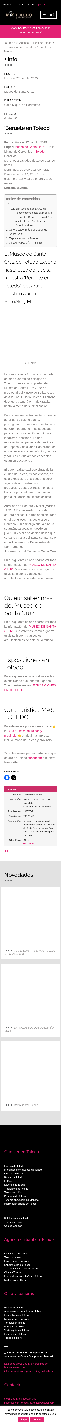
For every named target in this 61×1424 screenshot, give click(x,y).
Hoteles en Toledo (14, 1307)
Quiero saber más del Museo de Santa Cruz (28, 231)
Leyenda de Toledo (14, 1184)
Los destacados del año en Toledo (23, 1276)
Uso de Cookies (13, 1225)
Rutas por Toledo (13, 1177)
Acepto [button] (24, 1419)
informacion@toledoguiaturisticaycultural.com (29, 1371)
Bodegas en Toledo (14, 1326)
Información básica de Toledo (20, 1203)
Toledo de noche (13, 1337)
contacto (20, 4)
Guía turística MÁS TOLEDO (26, 242)
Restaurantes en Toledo (17, 1319)
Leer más (37, 1419)
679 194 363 (29, 1398)
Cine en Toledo (12, 1272)
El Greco (9, 1181)
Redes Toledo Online (15, 1280)
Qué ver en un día (14, 1173)
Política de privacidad (16, 1218)
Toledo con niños (13, 1192)
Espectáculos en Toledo (17, 1264)
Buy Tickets (29, 843)
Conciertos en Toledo (15, 1253)
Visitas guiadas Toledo (16, 1330)
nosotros (7, 4)
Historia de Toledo (14, 1165)
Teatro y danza (12, 1257)
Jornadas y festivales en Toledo (21, 1268)
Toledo (40, 151)
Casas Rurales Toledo (16, 1315)
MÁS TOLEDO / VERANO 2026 (30, 28)
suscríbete (35, 758)
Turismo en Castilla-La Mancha (21, 1199)
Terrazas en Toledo (14, 1322)
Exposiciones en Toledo (23, 238)
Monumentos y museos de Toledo (23, 1169)
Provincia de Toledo (15, 1196)
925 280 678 (13, 1398)
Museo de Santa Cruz (29, 147)
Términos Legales (14, 1222)
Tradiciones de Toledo (16, 1188)
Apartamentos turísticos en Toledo (23, 1311)
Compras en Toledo (15, 1334)
